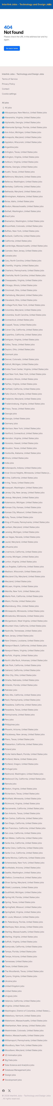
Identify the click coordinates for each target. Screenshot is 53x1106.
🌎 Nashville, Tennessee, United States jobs (22, 630)
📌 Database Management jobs (16, 1070)
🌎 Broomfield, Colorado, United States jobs (22, 226)
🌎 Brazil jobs (8, 216)
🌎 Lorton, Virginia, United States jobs (19, 561)
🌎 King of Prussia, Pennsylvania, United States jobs (25, 522)
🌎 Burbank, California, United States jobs (21, 236)
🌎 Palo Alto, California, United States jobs (21, 695)
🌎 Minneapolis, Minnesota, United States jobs (23, 611)
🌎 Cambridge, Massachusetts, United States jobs (24, 246)
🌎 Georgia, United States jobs (16, 418)
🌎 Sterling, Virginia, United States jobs (20, 936)
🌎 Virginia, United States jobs (16, 1006)
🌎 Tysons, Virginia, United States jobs (19, 976)
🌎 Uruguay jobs (9, 996)
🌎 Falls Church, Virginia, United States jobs (22, 394)
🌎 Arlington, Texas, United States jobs (19, 152)
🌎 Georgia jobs (9, 413)
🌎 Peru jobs (8, 719)
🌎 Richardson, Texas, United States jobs (20, 793)
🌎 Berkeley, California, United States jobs (21, 186)
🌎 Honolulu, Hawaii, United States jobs (20, 443)
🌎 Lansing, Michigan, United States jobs (20, 532)
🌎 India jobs (8, 463)
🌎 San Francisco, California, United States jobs (23, 828)
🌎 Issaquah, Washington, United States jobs (22, 487)
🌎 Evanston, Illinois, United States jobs (20, 379)
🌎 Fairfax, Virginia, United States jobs (19, 384)
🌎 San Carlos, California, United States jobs (22, 818)
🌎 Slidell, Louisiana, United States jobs (20, 887)
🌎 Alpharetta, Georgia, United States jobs (21, 122)
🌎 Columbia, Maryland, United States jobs (21, 310)
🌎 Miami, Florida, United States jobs (18, 601)
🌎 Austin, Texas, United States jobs (18, 172)
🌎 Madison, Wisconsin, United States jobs (21, 571)
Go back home (12, 48)
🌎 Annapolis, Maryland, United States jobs (21, 137)
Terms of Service (10, 79)
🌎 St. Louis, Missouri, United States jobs (20, 917)
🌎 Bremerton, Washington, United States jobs (23, 221)
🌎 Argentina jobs (10, 147)
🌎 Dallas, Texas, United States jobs (18, 344)
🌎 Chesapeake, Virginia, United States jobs (22, 280)
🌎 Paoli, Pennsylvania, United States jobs (21, 700)
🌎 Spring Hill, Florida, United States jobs (20, 897)
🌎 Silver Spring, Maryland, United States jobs (23, 882)
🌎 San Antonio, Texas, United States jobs (21, 813)
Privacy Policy (8, 84)
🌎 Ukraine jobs (9, 981)
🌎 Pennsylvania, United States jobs (18, 714)
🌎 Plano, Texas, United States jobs (18, 739)
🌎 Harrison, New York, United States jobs (21, 428)
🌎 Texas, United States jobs (15, 966)
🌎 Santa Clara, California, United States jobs (22, 848)
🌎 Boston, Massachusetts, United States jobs (23, 206)
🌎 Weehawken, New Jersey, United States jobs (23, 1025)
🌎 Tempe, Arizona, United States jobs (19, 956)
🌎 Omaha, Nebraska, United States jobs (20, 680)
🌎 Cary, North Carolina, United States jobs (21, 260)
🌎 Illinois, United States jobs (15, 458)
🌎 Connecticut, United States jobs (18, 320)
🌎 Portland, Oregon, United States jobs (20, 764)
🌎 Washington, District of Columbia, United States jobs (26, 1011)
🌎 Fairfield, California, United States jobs (21, 389)
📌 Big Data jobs (9, 1060)
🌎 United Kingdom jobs (13, 986)
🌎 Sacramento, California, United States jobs (23, 808)
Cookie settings (9, 94)
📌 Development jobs (12, 1080)
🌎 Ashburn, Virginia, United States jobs (20, 162)
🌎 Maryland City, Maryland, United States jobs (23, 576)
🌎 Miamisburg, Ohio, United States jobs (20, 606)
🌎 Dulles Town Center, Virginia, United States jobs (25, 369)
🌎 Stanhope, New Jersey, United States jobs (22, 927)
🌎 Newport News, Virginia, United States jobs (23, 650)
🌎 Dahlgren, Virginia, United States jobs (20, 339)
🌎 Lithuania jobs (10, 547)
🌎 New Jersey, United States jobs (17, 635)
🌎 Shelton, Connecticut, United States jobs (22, 877)
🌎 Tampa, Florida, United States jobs (19, 951)
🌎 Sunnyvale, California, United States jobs (22, 946)
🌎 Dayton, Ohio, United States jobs (18, 349)
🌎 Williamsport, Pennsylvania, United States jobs (24, 1040)
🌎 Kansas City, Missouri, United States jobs (22, 512)
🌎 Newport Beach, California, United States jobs (24, 645)
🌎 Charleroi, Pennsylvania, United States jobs (23, 270)
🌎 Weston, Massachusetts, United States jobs (23, 1035)
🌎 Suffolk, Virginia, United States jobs (19, 941)
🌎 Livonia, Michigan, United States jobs (20, 556)
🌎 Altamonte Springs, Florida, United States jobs (24, 127)
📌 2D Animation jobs (12, 1055)
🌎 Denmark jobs (10, 354)
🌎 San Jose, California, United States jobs (21, 833)
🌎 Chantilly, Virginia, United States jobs (20, 265)
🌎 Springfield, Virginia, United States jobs (21, 912)
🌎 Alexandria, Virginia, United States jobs (21, 117)
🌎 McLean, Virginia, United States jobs (20, 586)
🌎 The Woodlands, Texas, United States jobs (22, 971)
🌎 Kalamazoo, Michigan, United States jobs (22, 502)
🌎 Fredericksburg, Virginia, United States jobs (23, 403)
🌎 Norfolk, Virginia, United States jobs (20, 655)
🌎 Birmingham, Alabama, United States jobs (22, 196)
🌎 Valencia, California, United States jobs (21, 1001)
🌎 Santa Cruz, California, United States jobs (22, 853)
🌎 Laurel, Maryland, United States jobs (20, 542)
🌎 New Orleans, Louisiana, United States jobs (23, 640)
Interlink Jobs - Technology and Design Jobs (27, 4)
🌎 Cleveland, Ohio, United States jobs (19, 300)
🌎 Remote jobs (9, 783)
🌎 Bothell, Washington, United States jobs (21, 211)
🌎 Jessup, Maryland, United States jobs (20, 497)
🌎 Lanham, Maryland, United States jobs (20, 527)
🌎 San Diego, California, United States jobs (22, 823)
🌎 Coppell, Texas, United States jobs (19, 325)
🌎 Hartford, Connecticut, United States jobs (22, 433)
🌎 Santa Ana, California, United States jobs (22, 843)
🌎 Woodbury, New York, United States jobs (22, 1045)
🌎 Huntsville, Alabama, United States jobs (21, 453)
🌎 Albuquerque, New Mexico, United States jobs (24, 112)
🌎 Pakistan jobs (9, 690)
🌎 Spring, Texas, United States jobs (18, 902)
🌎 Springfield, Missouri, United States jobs (21, 907)
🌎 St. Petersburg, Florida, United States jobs (22, 922)
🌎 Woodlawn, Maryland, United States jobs (22, 1050)
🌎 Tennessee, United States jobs (17, 961)
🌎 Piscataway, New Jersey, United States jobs (23, 734)
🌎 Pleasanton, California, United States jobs (22, 744)
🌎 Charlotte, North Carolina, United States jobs (23, 275)
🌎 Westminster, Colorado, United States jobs (23, 1030)
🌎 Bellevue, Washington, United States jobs (22, 181)
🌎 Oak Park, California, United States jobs (21, 665)
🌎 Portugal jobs (9, 769)
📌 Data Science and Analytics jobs (18, 1065)
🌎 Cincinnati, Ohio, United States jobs (19, 290)
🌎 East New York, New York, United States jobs (24, 374)
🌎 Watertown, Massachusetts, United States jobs (24, 1020)
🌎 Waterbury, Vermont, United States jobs (21, 1015)
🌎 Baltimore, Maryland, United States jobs (21, 176)
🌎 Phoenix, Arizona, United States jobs (20, 729)
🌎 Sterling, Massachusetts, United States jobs (23, 932)
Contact (5, 89)
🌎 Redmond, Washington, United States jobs (22, 774)
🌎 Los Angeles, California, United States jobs (23, 566)
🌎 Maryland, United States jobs (16, 581)
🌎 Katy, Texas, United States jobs (17, 517)
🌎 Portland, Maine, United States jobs (19, 759)
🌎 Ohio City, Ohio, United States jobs (19, 675)
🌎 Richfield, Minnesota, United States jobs (21, 798)
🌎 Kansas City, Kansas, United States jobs (21, 507)
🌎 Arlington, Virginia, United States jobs (20, 157)
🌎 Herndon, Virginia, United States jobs (20, 438)
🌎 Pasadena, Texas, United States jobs (20, 709)
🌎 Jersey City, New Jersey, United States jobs (23, 492)
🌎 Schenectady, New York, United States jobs (23, 862)
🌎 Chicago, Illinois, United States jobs (19, 285)
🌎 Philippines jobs (10, 724)
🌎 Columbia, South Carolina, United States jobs (24, 315)
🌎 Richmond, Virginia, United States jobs (21, 803)
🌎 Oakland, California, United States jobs (21, 670)
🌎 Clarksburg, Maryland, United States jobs (22, 295)
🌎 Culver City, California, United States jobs (22, 329)
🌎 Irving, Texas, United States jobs (18, 482)
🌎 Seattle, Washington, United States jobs (21, 872)
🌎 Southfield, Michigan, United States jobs (21, 892)
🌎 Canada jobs (9, 255)
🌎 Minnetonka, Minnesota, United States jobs (23, 616)
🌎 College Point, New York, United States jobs (23, 305)
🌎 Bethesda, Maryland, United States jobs (21, 191)
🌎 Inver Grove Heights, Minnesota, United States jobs (26, 473)
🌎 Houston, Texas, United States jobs (19, 448)
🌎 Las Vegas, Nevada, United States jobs (21, 537)
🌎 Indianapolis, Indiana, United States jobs (21, 468)
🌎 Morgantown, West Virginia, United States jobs (24, 621)
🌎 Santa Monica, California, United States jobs (23, 858)
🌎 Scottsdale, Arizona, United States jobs (21, 867)
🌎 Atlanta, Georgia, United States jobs (19, 167)
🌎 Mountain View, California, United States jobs (24, 626)
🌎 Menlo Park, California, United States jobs (22, 596)
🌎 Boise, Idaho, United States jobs (18, 201)
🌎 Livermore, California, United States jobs (22, 552)
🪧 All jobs (7, 107)
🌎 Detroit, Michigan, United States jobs (20, 364)
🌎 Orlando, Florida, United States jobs (19, 685)
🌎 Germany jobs (10, 423)
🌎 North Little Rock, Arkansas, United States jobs (24, 660)
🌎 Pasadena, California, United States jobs (22, 705)
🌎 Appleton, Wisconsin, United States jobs (21, 142)
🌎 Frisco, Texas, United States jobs (18, 408)
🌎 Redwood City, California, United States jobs (23, 779)
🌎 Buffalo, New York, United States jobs (20, 231)
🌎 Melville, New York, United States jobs (21, 591)
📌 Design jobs (9, 1075)
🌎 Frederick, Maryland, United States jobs (21, 399)
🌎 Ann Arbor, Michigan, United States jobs (21, 132)
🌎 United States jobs (12, 991)
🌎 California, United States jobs (17, 241)
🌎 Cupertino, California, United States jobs (22, 334)
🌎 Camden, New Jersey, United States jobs (22, 250)
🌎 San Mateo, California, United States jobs (22, 838)
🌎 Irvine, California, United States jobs (20, 478)
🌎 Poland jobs (9, 749)
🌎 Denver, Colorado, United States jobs (20, 359)
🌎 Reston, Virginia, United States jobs (19, 788)
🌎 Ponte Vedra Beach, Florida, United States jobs (24, 754)
